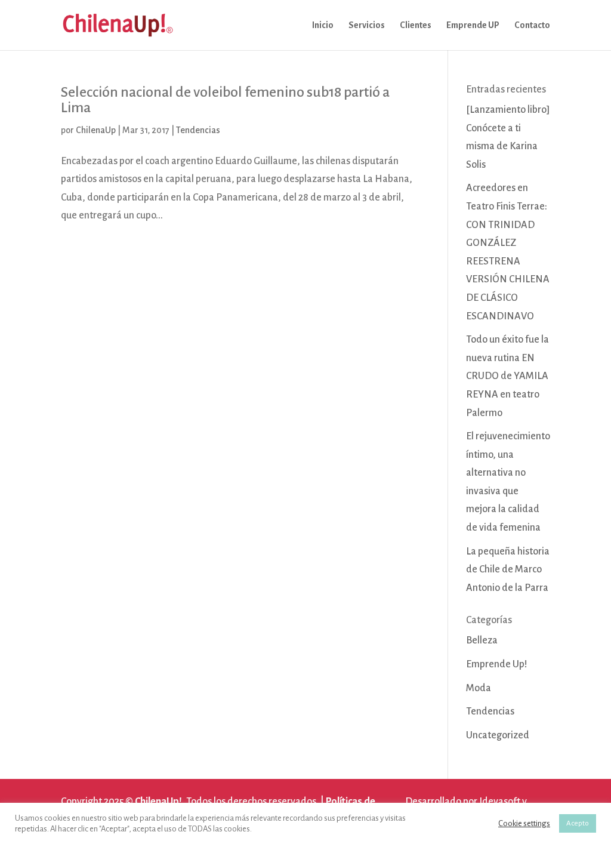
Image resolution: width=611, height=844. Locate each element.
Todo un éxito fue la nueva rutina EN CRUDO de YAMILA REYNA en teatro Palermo (507, 376)
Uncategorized (497, 735)
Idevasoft (499, 801)
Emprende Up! (496, 664)
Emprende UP (472, 25)
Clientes (415, 25)
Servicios (366, 25)
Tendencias (198, 130)
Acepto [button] (577, 823)
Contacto (532, 25)
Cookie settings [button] (524, 823)
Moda (478, 688)
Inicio (323, 25)
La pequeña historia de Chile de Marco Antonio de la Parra (508, 569)
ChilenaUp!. (159, 801)
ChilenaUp (96, 130)
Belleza (482, 640)
